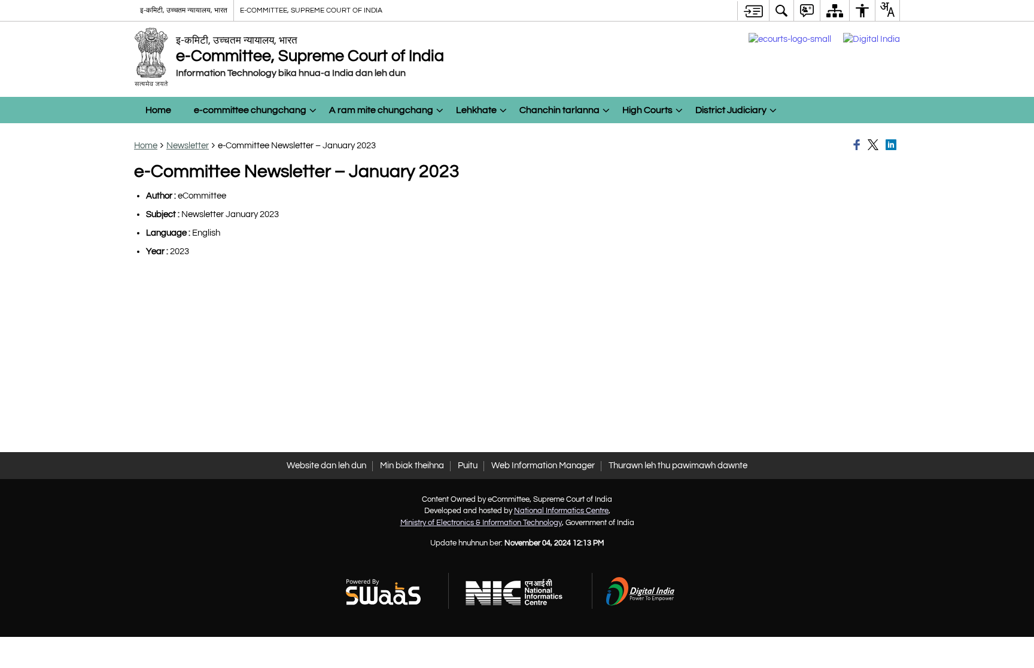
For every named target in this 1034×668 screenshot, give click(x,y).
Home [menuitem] (158, 110)
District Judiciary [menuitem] (731, 110)
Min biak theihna (412, 465)
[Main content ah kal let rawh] (753, 10)
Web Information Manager (543, 465)
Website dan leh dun (326, 465)
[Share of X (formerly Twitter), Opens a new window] (875, 145)
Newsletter (187, 145)
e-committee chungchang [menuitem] (250, 110)
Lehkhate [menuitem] (476, 110)
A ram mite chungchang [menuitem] (381, 110)
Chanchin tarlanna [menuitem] (559, 110)
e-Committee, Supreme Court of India (311, 10)
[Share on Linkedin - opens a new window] (893, 145)
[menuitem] (781, 10)
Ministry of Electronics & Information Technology (481, 522)
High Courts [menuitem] (647, 110)
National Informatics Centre (561, 511)
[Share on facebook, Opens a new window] (858, 145)
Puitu (468, 465)
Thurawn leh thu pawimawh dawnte (678, 465)
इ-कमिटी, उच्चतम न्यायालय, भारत (183, 10)
